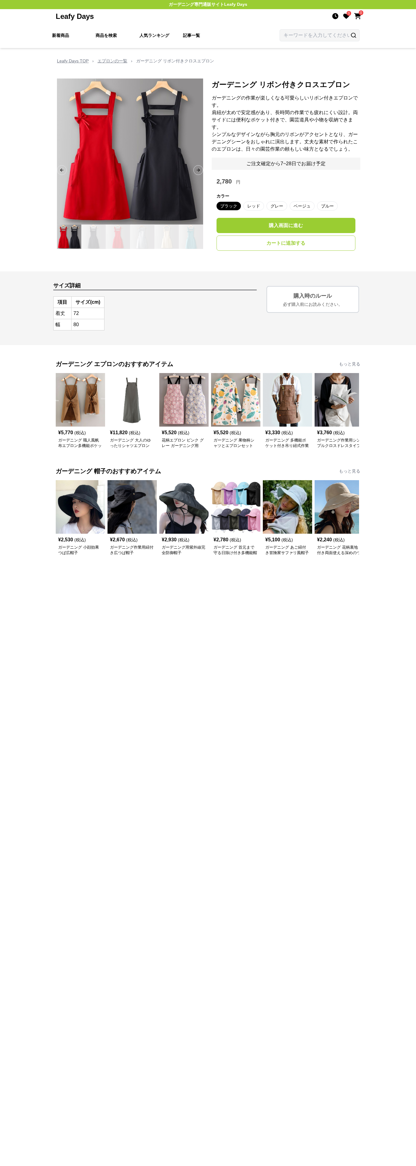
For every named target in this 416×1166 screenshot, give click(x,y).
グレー (276, 206)
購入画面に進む (286, 225)
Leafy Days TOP (73, 60)
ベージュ (302, 206)
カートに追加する (285, 243)
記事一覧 (191, 35)
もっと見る (349, 363)
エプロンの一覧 (112, 60)
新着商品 (60, 35)
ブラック (228, 206)
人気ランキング (154, 35)
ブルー (327, 206)
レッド (253, 206)
